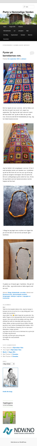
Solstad (23, 35)
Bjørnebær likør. (18, 348)
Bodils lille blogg (7, 391)
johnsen (24, 59)
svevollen (23, 292)
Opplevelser (14, 35)
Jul (14, 31)
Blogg (9, 292)
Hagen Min (12, 26)
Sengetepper (6, 296)
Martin (5, 352)
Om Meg (5, 35)
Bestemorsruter (7, 294)
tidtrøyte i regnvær (16, 296)
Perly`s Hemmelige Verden (18, 12)
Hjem (4, 26)
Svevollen (6, 39)
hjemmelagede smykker (20, 294)
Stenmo (30, 35)
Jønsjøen (20, 31)
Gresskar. (15, 354)
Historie (20, 26)
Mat (27, 31)
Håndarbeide (7, 31)
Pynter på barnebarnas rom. (12, 54)
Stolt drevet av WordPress (18, 442)
